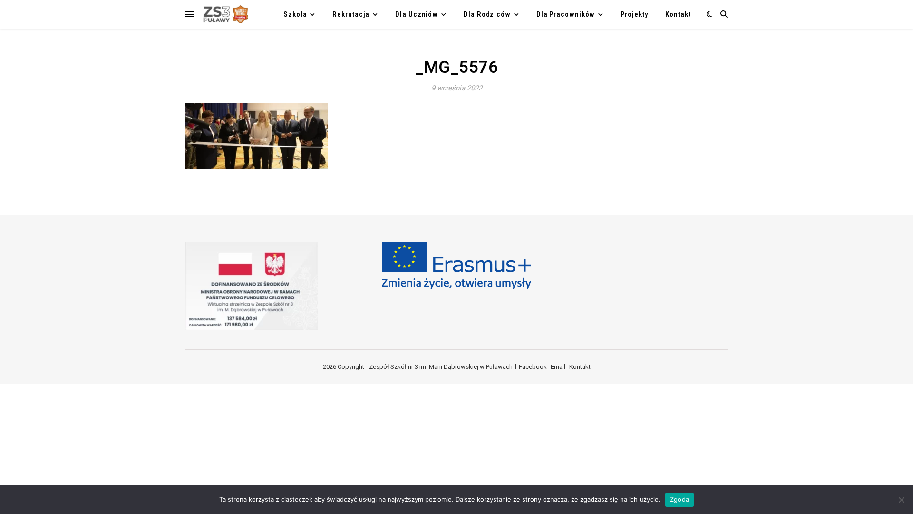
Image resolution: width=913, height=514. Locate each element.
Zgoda (679, 499)
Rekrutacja (350, 14)
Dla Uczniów (416, 14)
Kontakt (677, 14)
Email (558, 366)
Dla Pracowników (565, 14)
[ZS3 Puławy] (224, 14)
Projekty (634, 14)
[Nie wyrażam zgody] (901, 499)
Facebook (533, 366)
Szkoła (295, 14)
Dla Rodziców (487, 14)
